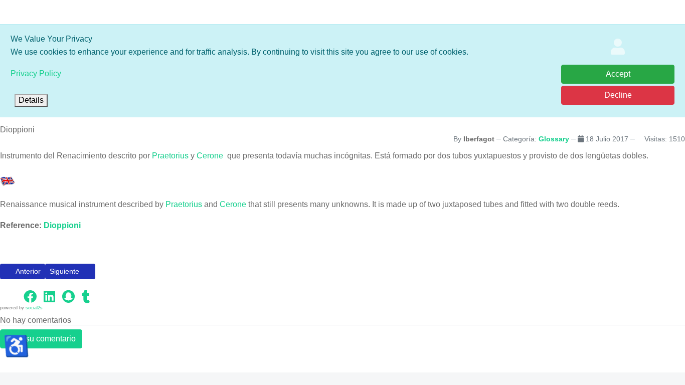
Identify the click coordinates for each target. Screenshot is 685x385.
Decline (618, 95)
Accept (618, 74)
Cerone (211, 155)
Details (31, 100)
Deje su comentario (41, 338)
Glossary (554, 139)
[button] (10, 296)
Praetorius (170, 155)
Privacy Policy (36, 73)
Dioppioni (62, 225)
